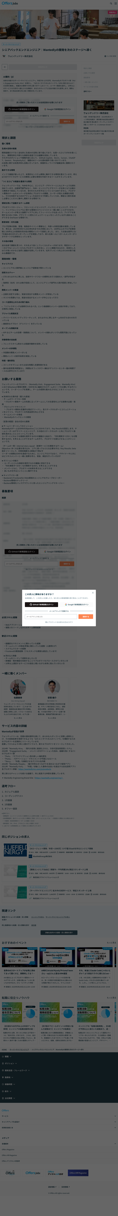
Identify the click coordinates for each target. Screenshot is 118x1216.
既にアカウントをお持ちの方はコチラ (59, 622)
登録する (86, 616)
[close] (93, 593)
